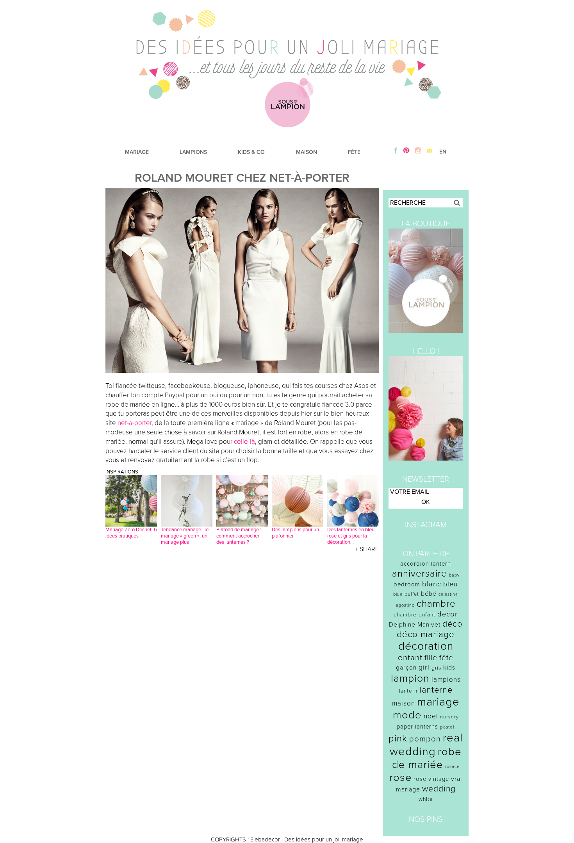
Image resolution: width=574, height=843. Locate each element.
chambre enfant (414, 614)
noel (431, 716)
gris (436, 667)
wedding (439, 789)
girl (424, 667)
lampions (446, 679)
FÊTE (354, 152)
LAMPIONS (193, 152)
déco (452, 624)
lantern (408, 691)
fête (446, 657)
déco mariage (426, 634)
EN (442, 151)
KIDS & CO (251, 152)
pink (398, 738)
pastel (447, 727)
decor (447, 614)
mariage (438, 702)
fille (430, 658)
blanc (431, 584)
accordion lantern (425, 563)
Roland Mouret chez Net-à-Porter (242, 178)
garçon (406, 667)
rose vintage (431, 778)
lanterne (436, 690)
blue (398, 594)
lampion (410, 678)
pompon (425, 739)
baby (454, 575)
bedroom (407, 584)
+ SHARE (367, 549)
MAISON (306, 152)
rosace (452, 766)
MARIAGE (137, 152)
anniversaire (419, 573)
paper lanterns (417, 726)
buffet (412, 594)
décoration (425, 646)
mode (407, 715)
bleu (450, 584)
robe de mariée (427, 758)
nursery (449, 717)
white (426, 799)
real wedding (426, 744)
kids (449, 668)
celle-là (244, 442)
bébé (429, 594)
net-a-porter (135, 423)
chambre (436, 603)
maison (403, 703)
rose (400, 777)
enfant (410, 658)
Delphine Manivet (414, 624)
